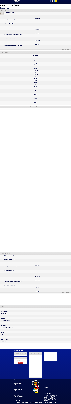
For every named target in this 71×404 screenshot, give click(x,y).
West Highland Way (17, 400)
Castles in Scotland (17, 388)
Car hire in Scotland (17, 385)
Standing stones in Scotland (18, 391)
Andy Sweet (24, 402)
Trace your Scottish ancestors (18, 389)
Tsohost (54, 402)
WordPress (46, 402)
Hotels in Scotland (16, 384)
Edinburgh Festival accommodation (19, 383)
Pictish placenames (17, 395)
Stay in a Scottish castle (17, 382)
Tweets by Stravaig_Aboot (32, 355)
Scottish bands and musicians (18, 396)
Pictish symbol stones (17, 394)
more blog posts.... (66, 49)
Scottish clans (16, 390)
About (45, 380)
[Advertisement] (6, 299)
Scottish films (16, 397)
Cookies (46, 387)
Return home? (5, 8)
